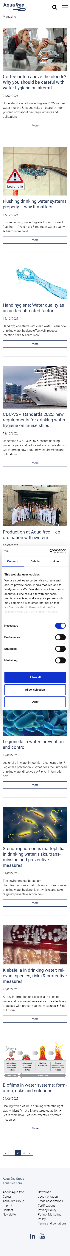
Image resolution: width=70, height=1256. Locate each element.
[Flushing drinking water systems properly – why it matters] (35, 172)
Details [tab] (35, 561)
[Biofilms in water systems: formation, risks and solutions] (35, 1061)
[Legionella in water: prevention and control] (35, 717)
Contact (8, 1210)
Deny (35, 701)
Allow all (35, 677)
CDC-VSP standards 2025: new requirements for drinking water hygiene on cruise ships (34, 420)
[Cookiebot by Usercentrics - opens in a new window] (50, 551)
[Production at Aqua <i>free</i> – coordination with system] (35, 507)
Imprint (7, 1205)
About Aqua (13, 1192)
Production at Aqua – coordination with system (32, 534)
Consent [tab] (12, 561)
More (35, 125)
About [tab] (57, 561)
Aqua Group (13, 1201)
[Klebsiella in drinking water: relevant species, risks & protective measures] (35, 946)
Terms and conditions (52, 1223)
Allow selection (35, 689)
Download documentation (48, 1194)
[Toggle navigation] (65, 7)
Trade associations (50, 1201)
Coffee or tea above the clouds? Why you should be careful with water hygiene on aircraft (34, 82)
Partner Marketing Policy (49, 1217)
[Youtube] (42, 1237)
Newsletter (10, 1214)
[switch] (60, 637)
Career (7, 1196)
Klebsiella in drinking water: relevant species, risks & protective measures (35, 976)
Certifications (46, 1205)
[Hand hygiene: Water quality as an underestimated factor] (35, 282)
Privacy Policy (47, 1210)
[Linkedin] (32, 1237)
